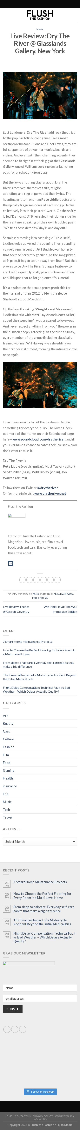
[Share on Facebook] (29, 580)
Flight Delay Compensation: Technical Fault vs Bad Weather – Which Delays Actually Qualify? (36, 689)
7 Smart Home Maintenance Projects (27, 641)
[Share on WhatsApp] (22, 580)
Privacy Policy (43, 1116)
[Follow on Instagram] (28, 4)
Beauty (8, 723)
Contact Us (22, 1116)
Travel (7, 817)
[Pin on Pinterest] (50, 580)
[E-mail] (10, 564)
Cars (6, 731)
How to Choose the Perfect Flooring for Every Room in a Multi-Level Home (42, 896)
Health (8, 778)
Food (6, 763)
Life (5, 794)
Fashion (8, 747)
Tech (6, 810)
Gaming (8, 770)
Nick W (43, 597)
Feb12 (55, 593)
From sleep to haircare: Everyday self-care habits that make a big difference (43, 909)
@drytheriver (47, 488)
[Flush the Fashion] (40, 15)
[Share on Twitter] (36, 580)
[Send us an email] (14, 1029)
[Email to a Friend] (43, 580)
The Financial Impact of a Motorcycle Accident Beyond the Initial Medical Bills (42, 922)
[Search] (22, 4)
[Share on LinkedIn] (57, 580)
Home (8, 1116)
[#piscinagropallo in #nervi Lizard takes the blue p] (58, 1075)
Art (5, 716)
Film (6, 755)
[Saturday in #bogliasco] (58, 1053)
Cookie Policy (64, 1116)
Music (40, 29)
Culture (8, 739)
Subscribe (40, 1118)
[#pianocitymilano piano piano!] (21, 1053)
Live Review (66, 593)
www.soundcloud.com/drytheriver (38, 439)
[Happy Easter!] (21, 1075)
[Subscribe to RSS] (31, 4)
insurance (10, 786)
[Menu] (56, 4)
